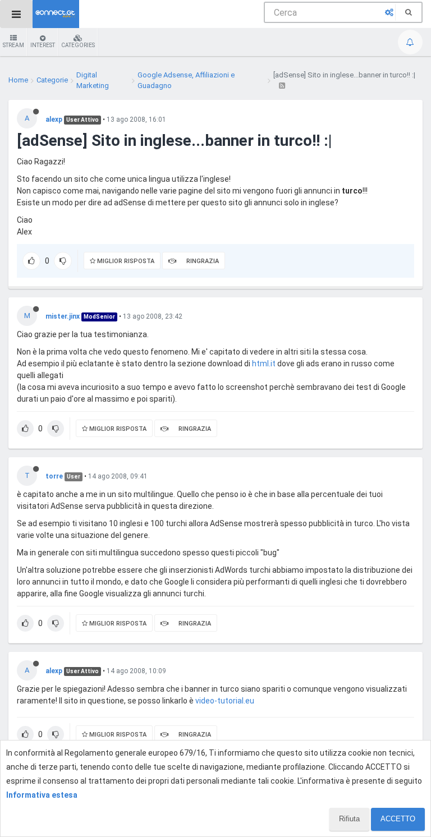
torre (54, 476)
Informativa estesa (41, 794)
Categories (78, 45)
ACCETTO (397, 819)
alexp (53, 119)
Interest (42, 45)
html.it (264, 363)
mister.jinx (62, 316)
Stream (13, 45)
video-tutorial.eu (224, 700)
